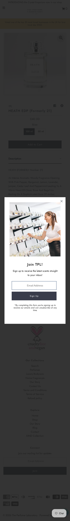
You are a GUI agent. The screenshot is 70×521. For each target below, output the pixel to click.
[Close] (62, 201)
